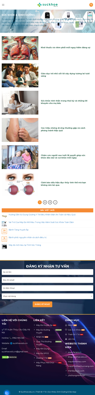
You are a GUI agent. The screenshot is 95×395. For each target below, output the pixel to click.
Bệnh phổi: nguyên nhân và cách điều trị (27, 237)
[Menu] (3, 5)
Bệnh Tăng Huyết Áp (18, 230)
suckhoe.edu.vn (20, 343)
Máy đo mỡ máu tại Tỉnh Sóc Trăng (25, 245)
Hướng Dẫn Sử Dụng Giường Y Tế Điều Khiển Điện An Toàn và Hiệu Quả (42, 215)
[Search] (91, 5)
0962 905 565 (18, 338)
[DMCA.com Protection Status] (9, 357)
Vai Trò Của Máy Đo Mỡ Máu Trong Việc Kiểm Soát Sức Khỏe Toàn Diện (41, 222)
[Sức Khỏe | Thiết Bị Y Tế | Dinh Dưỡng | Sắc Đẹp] (47, 5)
